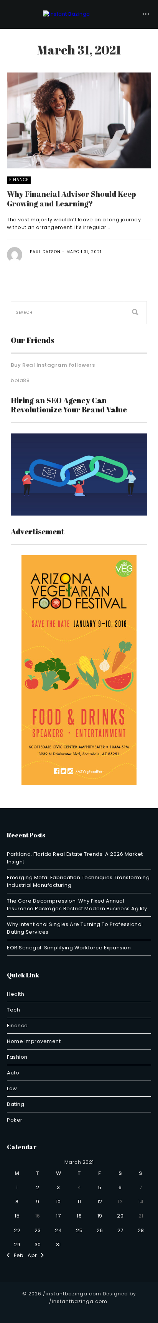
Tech (13, 1009)
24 (58, 1230)
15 (17, 1215)
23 (38, 1230)
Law (12, 1088)
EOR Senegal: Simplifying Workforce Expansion (69, 947)
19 (99, 1215)
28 (141, 1230)
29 (17, 1244)
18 (79, 1215)
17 (58, 1215)
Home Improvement (34, 1041)
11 (79, 1201)
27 (120, 1230)
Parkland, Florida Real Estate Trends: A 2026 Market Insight (75, 857)
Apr (34, 1255)
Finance (18, 180)
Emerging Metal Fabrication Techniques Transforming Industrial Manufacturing (78, 881)
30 (38, 1244)
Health (15, 994)
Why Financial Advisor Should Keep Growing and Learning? (71, 199)
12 (99, 1201)
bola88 (20, 380)
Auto (13, 1072)
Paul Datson (45, 252)
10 (58, 1201)
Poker (15, 1120)
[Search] (135, 312)
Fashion (17, 1057)
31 (58, 1244)
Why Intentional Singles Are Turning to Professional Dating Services (75, 928)
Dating (15, 1104)
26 (100, 1230)
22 (17, 1230)
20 (120, 1215)
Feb (17, 1255)
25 (79, 1230)
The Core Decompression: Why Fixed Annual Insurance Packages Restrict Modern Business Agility (77, 904)
